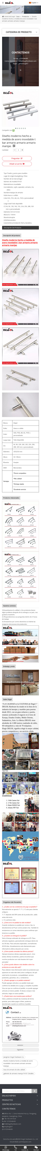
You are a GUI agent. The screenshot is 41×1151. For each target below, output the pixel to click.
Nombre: (7, 193)
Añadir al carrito (15, 164)
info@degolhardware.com (12, 1124)
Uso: (5, 187)
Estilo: (6, 195)
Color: (6, 198)
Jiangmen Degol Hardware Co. (13, 1057)
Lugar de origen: (9, 176)
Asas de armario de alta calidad (14, 1070)
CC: (5, 206)
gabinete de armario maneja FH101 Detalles (18, 1073)
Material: (7, 184)
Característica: (8, 223)
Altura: (6, 215)
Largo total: (8, 204)
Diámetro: (7, 212)
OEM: (5, 220)
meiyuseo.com (26, 1142)
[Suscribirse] (34, 1091)
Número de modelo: (10, 182)
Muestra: (7, 217)
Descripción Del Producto (12, 228)
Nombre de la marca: (11, 179)
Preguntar (15, 158)
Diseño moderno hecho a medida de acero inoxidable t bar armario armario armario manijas (18, 1063)
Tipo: (5, 173)
